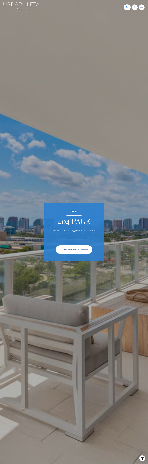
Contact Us (127, 7)
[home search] (135, 7)
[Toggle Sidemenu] (142, 7)
